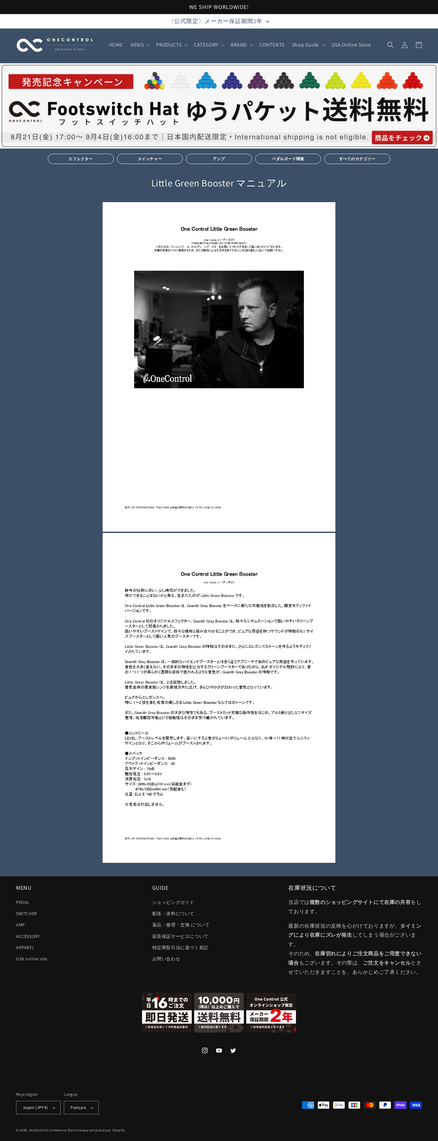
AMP (20, 925)
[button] (139, 45)
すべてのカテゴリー (357, 158)
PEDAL (22, 902)
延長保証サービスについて (180, 936)
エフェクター (81, 158)
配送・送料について (173, 913)
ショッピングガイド (173, 902)
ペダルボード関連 (288, 158)
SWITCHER (26, 913)
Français (78, 1107)
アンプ (219, 158)
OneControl (38, 1130)
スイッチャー (150, 158)
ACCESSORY (28, 936)
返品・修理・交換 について (181, 925)
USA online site (31, 959)
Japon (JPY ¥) (35, 1107)
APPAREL (25, 947)
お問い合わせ (166, 959)
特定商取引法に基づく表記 (180, 947)
